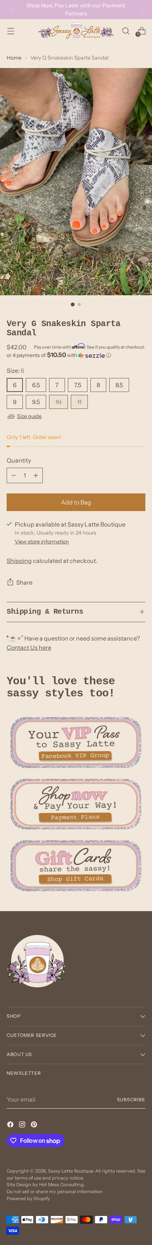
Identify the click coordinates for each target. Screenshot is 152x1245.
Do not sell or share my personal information (55, 1191)
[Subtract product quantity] (13, 475)
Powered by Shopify (28, 1198)
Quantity (19, 460)
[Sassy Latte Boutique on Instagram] (22, 1125)
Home (14, 57)
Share (24, 582)
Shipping (19, 560)
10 (58, 402)
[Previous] (11, 9)
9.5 (36, 402)
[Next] (141, 9)
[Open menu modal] (10, 30)
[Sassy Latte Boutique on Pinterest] (34, 1125)
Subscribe (131, 1099)
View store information (42, 541)
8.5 (119, 385)
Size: (15, 370)
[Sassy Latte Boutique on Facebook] (11, 1125)
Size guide (29, 416)
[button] (76, 355)
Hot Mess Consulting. (62, 1184)
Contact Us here (29, 647)
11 (79, 402)
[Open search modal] (125, 30)
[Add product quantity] (35, 475)
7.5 (77, 385)
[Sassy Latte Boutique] (76, 30)
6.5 (36, 385)
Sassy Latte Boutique (70, 1171)
